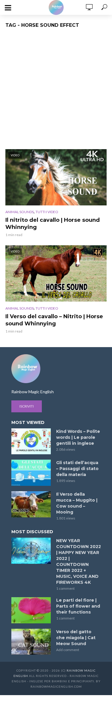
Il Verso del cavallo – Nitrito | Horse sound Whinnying (54, 320)
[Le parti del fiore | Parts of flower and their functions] (31, 610)
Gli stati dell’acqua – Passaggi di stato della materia (77, 468)
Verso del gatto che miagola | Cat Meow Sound (76, 637)
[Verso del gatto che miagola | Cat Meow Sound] (31, 642)
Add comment (67, 649)
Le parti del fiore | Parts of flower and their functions (78, 606)
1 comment (65, 588)
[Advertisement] (56, 90)
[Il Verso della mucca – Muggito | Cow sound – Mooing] (31, 504)
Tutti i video (47, 212)
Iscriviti (26, 406)
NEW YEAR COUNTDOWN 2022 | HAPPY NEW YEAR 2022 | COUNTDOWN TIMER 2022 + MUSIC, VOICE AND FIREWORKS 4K (78, 561)
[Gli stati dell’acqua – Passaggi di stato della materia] (31, 473)
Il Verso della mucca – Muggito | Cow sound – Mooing (76, 503)
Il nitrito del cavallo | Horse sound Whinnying (52, 223)
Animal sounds (19, 212)
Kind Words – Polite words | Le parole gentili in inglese (78, 437)
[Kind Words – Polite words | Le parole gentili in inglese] (31, 441)
